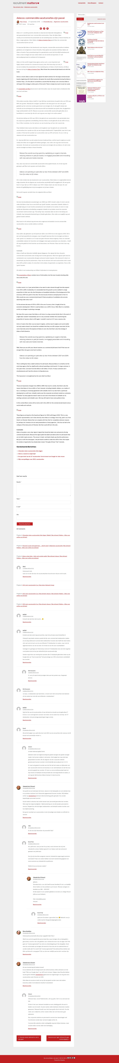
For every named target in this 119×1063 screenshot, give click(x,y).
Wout (24, 566)
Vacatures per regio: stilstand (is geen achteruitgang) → (58, 1038)
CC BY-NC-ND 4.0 (62, 1058)
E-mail (19, 506)
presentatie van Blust (25, 89)
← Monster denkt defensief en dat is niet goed (28, 1038)
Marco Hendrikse (27, 931)
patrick (24, 614)
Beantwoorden (27, 576)
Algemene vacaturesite (30, 7)
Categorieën (81, 3)
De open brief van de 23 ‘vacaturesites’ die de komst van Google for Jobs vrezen (41, 456)
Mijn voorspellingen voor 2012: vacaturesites (31, 459)
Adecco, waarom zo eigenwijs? (27, 453)
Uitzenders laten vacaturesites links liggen (30, 451)
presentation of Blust (25, 275)
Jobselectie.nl (32, 796)
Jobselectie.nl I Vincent (29, 786)
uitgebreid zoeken (101, 19)
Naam (18, 499)
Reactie (19, 482)
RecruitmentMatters (48, 1058)
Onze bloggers (92, 3)
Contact (101, 3)
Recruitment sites (18, 7)
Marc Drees (23, 22)
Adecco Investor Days (45, 40)
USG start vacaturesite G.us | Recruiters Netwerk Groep (38, 585)
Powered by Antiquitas (59, 1060)
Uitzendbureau (48, 22)
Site (18, 514)
